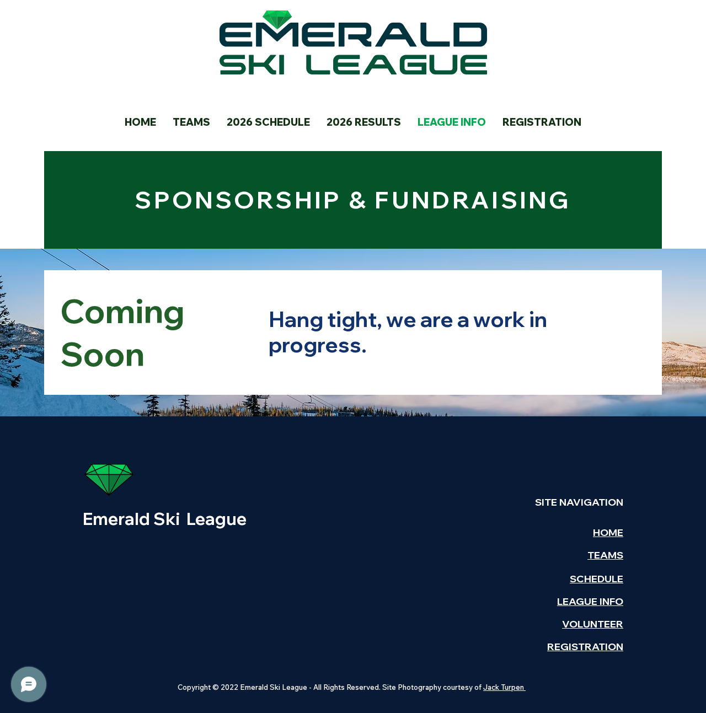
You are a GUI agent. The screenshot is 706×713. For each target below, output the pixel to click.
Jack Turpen (504, 687)
